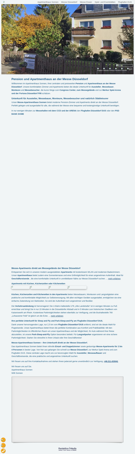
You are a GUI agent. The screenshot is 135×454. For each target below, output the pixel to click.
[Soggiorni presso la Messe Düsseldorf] (106, 70)
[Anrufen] (3, 451)
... (113, 278)
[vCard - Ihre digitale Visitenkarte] (3, 440)
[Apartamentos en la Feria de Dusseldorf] (130, 70)
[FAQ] (3, 445)
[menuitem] (47, 2)
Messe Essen (86, 2)
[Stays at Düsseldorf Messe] (100, 70)
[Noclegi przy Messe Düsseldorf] (112, 70)
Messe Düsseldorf (69, 2)
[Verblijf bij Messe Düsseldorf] (118, 70)
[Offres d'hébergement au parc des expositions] (124, 70)
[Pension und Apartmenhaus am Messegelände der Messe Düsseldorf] (14, 2)
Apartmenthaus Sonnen (47, 2)
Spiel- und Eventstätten (105, 2)
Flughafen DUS (125, 2)
